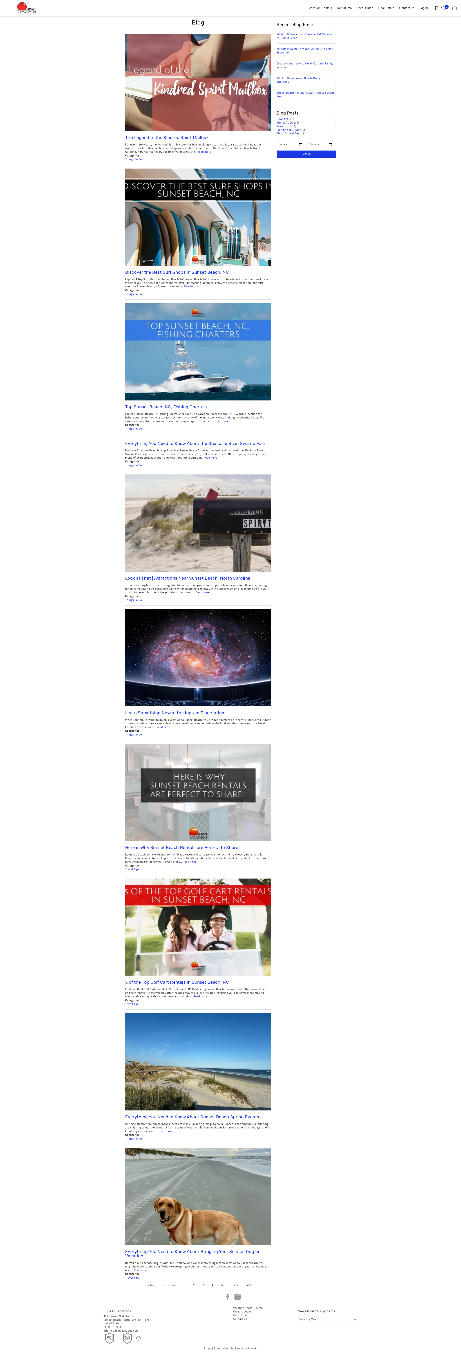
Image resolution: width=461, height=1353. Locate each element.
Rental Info (344, 8)
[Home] (27, 8)
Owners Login (242, 1311)
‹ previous (169, 1285)
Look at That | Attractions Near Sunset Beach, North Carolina (187, 578)
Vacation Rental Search (248, 1308)
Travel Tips (132, 869)
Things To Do (133, 159)
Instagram (237, 1296)
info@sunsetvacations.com (121, 1330)
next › (234, 1285)
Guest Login (241, 1315)
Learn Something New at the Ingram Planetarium (175, 713)
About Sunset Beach (290, 133)
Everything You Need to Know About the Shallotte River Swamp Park (195, 444)
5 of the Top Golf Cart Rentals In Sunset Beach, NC (177, 982)
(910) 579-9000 (113, 1327)
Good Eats (283, 119)
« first (151, 1285)
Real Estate (386, 8)
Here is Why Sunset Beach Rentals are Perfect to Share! (182, 848)
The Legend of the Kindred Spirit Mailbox (167, 138)
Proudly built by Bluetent (230, 1348)
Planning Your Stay (289, 130)
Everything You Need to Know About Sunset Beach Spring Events (192, 1117)
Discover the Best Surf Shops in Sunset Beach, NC (177, 272)
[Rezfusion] (138, 1338)
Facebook (227, 1296)
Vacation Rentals (320, 8)
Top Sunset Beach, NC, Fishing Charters (166, 407)
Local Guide (365, 8)
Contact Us (406, 8)
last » (249, 1285)
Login (207, 1348)
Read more (204, 152)
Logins (424, 8)
